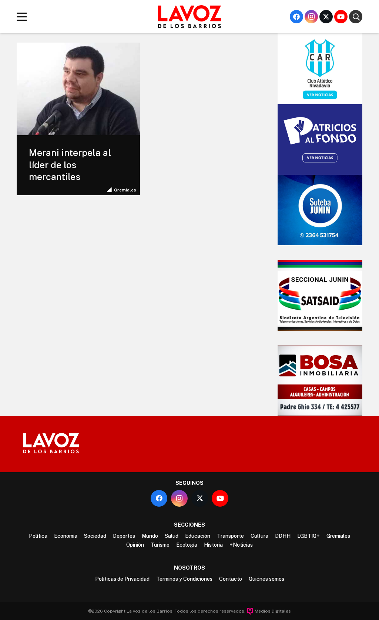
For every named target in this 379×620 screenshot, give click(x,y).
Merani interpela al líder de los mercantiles (70, 164)
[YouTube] (341, 16)
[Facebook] (296, 16)
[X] (326, 16)
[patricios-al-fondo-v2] (320, 139)
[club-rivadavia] (320, 68)
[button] (22, 16)
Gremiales (125, 190)
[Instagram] (311, 16)
